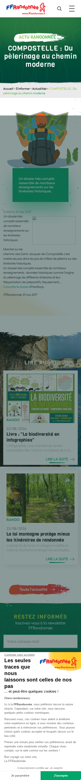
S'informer (23, 88)
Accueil (8, 88)
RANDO (13, 419)
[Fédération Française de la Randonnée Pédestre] (25, 8)
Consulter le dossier (16, 287)
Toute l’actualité (33, 589)
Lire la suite (57, 459)
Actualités (39, 88)
